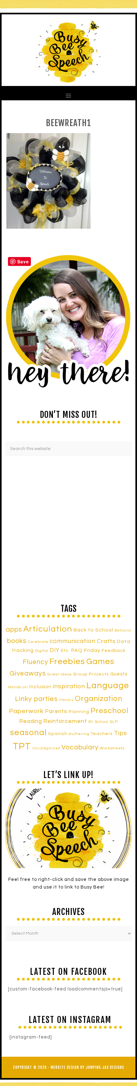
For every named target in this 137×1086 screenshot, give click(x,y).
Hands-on (18, 687)
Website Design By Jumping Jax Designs (87, 1067)
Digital (41, 651)
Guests (118, 674)
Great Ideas (59, 674)
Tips (120, 733)
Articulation (47, 629)
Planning (78, 712)
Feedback (114, 650)
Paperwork (26, 711)
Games (100, 661)
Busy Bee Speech (68, 50)
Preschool (109, 711)
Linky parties (36, 699)
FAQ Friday (85, 650)
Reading (30, 721)
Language (107, 685)
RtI (90, 722)
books (16, 641)
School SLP (106, 722)
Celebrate (38, 642)
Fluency (35, 662)
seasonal (28, 732)
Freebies (67, 661)
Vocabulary (79, 747)
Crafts (106, 641)
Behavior (123, 630)
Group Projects (91, 674)
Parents (56, 711)
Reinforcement (65, 721)
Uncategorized (46, 748)
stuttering (79, 734)
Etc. (65, 650)
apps (14, 629)
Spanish (57, 734)
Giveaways (28, 673)
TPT (22, 746)
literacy (66, 700)
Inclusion (40, 686)
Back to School (93, 629)
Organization (98, 699)
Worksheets (112, 748)
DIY (55, 650)
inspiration (69, 686)
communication (73, 641)
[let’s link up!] (68, 828)
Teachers (102, 734)
